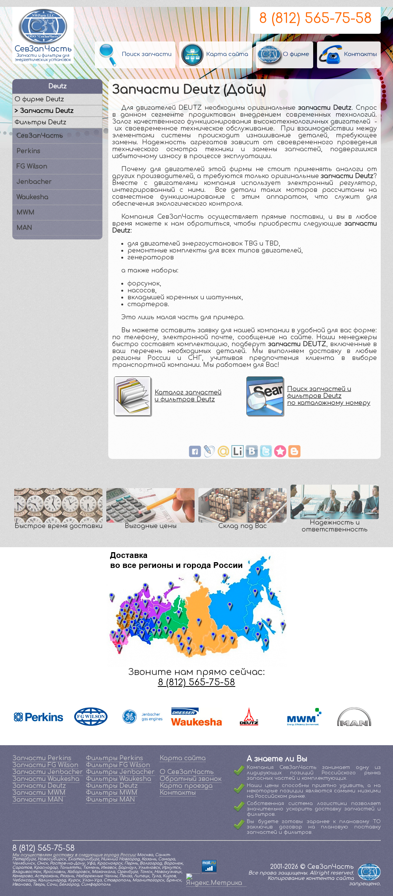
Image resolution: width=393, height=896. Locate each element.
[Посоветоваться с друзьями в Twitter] (266, 455)
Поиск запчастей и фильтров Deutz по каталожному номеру (328, 396)
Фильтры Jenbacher (120, 772)
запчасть (155, 427)
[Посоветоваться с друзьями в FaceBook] (195, 455)
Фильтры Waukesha (118, 779)
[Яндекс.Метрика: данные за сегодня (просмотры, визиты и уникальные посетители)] (216, 879)
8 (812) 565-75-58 (315, 18)
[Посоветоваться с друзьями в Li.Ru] (237, 455)
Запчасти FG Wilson (45, 765)
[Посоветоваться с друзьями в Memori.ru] (280, 455)
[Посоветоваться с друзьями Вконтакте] (252, 455)
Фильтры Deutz (112, 785)
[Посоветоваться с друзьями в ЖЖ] (209, 455)
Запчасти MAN (37, 799)
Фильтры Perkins (114, 758)
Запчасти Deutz (39, 785)
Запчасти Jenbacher (47, 772)
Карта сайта (183, 758)
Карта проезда (186, 785)
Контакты (178, 792)
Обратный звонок (190, 779)
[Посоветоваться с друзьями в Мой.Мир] (223, 455)
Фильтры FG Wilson (118, 765)
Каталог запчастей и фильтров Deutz (188, 396)
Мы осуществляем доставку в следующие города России (73, 855)
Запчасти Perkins (41, 758)
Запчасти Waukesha (45, 779)
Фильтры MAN (110, 799)
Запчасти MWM (39, 792)
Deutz (182, 427)
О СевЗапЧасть (187, 772)
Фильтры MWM (111, 792)
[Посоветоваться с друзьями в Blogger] (294, 455)
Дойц (202, 427)
